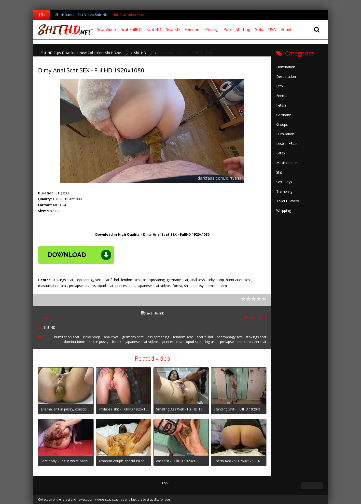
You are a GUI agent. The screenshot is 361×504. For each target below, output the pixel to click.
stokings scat (256, 337)
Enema (281, 95)
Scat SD (173, 29)
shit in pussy (98, 341)
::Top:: (164, 483)
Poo (227, 29)
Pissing (212, 29)
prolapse (227, 341)
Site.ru (64, 29)
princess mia (172, 341)
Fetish (281, 105)
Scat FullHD (131, 29)
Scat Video (106, 29)
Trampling (284, 191)
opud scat (194, 341)
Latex (280, 153)
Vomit (286, 29)
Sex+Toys (284, 181)
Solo (259, 29)
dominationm (74, 341)
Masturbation (287, 162)
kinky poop (91, 337)
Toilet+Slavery (287, 201)
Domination (285, 67)
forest (117, 341)
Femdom (192, 29)
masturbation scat (251, 341)
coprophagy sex (229, 337)
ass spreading (158, 337)
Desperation (286, 76)
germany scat (133, 337)
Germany (283, 114)
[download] (76, 255)
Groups (282, 124)
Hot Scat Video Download (132, 14)
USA (272, 29)
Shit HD (49, 327)
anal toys (111, 337)
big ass (210, 341)
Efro (279, 86)
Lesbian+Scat (287, 143)
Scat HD (154, 29)
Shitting (243, 29)
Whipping (283, 210)
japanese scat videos (142, 341)
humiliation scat (66, 337)
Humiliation (285, 134)
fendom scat (183, 337)
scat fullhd (205, 337)
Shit (279, 172)
